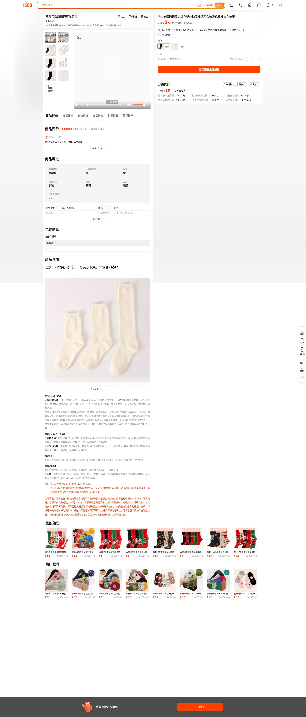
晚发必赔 (166, 34)
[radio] (62, 129)
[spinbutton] (253, 59)
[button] (112, 73)
